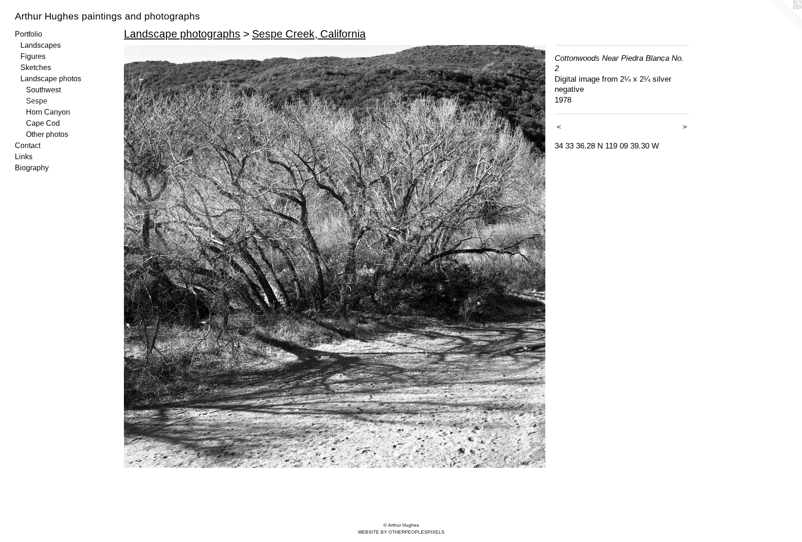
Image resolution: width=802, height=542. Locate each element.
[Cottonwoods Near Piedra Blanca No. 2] (334, 256)
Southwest (43, 90)
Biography (32, 168)
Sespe (36, 101)
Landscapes (40, 45)
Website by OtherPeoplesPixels (401, 532)
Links (23, 157)
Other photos (47, 134)
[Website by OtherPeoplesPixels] (783, 18)
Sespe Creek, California (309, 34)
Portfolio (28, 34)
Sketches (35, 67)
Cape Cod (43, 123)
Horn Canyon (48, 112)
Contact (27, 145)
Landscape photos (50, 79)
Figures (32, 56)
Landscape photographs (182, 34)
